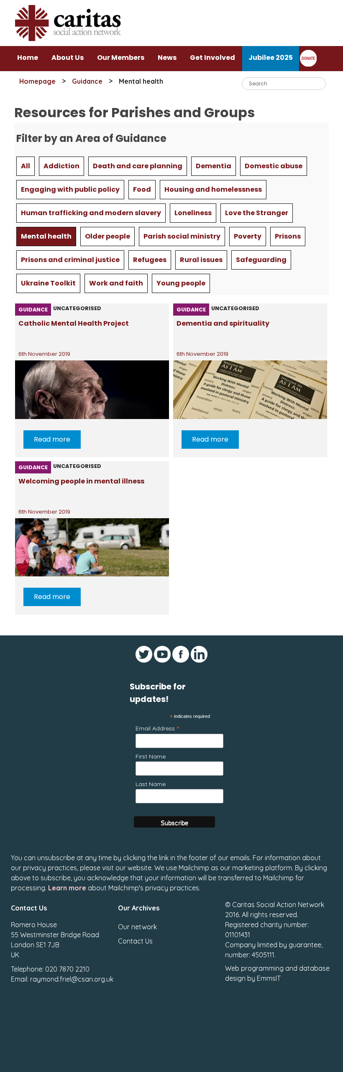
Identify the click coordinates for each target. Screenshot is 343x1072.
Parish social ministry (181, 236)
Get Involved (212, 57)
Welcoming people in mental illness (81, 481)
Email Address (157, 728)
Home (27, 57)
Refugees (149, 260)
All (25, 166)
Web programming (254, 968)
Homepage (37, 81)
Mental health (46, 236)
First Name (151, 756)
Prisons (288, 236)
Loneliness (193, 213)
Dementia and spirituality (223, 323)
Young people (180, 283)
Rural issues (201, 260)
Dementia (213, 166)
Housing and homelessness (213, 189)
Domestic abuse (273, 166)
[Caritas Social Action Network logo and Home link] (71, 44)
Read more (52, 439)
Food (142, 189)
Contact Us (135, 941)
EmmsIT (269, 978)
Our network (137, 927)
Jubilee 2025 (270, 57)
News (167, 57)
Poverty (247, 236)
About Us (67, 57)
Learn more (67, 888)
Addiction (61, 166)
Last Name (151, 784)
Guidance (87, 81)
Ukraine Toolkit (48, 283)
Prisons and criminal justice (70, 260)
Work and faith (116, 283)
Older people (107, 236)
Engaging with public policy (70, 189)
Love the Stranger (256, 213)
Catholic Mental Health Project (73, 323)
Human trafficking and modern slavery (91, 213)
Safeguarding (261, 260)
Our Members (120, 57)
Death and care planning (137, 166)
